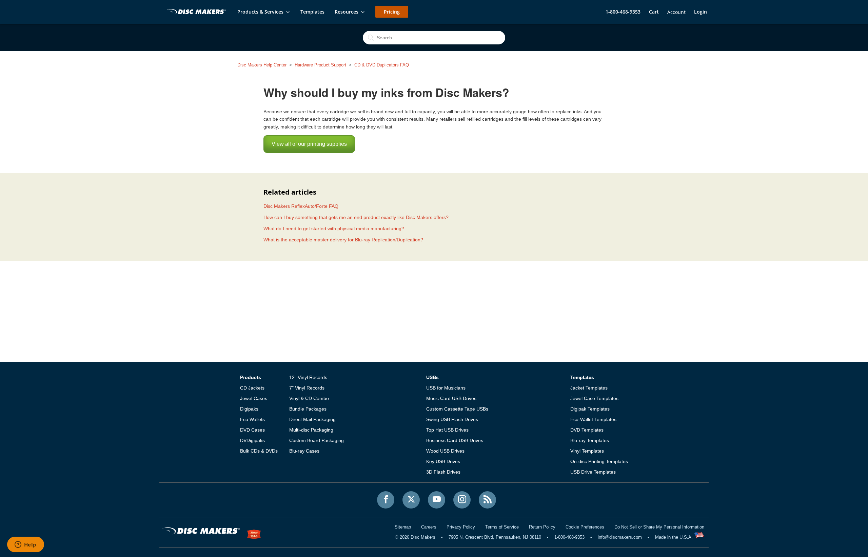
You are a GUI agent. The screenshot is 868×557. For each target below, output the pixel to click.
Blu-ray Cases (304, 451)
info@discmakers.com (620, 537)
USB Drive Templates (593, 472)
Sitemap (403, 527)
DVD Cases (252, 430)
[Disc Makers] (195, 12)
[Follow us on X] (411, 500)
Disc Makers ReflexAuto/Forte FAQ (300, 206)
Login (700, 11)
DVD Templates (587, 430)
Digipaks (249, 409)
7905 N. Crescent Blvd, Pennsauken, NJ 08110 (495, 537)
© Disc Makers (415, 537)
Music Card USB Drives (451, 398)
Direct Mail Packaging (312, 419)
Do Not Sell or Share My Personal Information (659, 527)
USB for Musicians (446, 388)
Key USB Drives (443, 461)
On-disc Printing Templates (599, 461)
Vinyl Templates (587, 451)
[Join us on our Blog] (487, 500)
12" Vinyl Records (308, 377)
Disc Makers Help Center (262, 64)
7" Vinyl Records (306, 388)
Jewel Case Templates (594, 398)
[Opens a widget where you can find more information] (25, 545)
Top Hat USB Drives (447, 430)
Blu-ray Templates (589, 440)
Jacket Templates (589, 388)
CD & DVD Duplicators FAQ (381, 64)
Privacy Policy (461, 527)
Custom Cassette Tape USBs (457, 409)
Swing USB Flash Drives (452, 419)
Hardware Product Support (320, 64)
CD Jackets (252, 388)
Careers (428, 527)
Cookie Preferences (585, 527)
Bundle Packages (308, 409)
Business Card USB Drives (454, 440)
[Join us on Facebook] (385, 500)
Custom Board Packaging (316, 440)
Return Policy (542, 527)
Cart (654, 11)
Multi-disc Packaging (311, 430)
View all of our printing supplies (309, 144)
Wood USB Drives (445, 451)
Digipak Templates (590, 409)
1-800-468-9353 (623, 11)
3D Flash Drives (443, 472)
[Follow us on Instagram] (462, 500)
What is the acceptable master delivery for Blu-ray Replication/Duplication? (343, 239)
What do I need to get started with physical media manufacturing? (333, 228)
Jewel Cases (253, 398)
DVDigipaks (252, 440)
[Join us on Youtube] (436, 500)
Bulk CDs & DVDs (259, 451)
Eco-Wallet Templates (593, 419)
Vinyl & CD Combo (309, 398)
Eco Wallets (252, 419)
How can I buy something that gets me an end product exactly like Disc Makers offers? (356, 217)
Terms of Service (502, 527)
